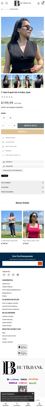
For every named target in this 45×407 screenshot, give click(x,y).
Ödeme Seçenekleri (7, 192)
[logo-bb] (22, 368)
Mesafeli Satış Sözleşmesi (10, 309)
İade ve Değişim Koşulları (10, 303)
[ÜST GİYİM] (5, 9)
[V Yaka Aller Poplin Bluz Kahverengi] (11, 224)
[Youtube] (18, 275)
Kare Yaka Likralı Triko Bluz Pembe (32, 241)
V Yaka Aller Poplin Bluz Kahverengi (10, 241)
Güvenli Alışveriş (7, 319)
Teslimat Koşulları (7, 316)
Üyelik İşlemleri (7, 322)
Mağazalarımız (6, 293)
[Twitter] (8, 275)
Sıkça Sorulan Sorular (9, 336)
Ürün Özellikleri (5, 182)
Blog (3, 333)
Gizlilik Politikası (7, 287)
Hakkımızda (6, 284)
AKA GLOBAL (36, 400)
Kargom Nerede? (7, 342)
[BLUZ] (7, 9)
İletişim (4, 296)
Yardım (4, 339)
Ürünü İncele (16, 226)
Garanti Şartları (6, 325)
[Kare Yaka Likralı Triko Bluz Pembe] (33, 224)
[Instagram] (13, 275)
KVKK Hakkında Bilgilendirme (11, 290)
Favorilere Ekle (11, 226)
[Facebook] (4, 275)
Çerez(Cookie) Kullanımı (9, 306)
